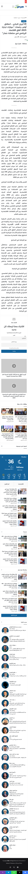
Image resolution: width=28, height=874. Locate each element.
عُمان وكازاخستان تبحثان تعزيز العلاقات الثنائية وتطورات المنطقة (9, 507)
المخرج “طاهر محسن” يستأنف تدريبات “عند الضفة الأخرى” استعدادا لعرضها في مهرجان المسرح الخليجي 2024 (17, 804)
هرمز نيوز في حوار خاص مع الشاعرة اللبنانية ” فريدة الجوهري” (17, 822)
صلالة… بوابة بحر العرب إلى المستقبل (17, 665)
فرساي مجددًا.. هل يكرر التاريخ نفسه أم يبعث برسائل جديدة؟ (17, 658)
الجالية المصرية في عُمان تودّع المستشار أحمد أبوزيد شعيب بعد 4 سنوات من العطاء (21, 419)
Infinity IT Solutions (10, 863)
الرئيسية (23, 18)
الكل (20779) (14, 615)
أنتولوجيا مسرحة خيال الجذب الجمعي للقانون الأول (17, 840)
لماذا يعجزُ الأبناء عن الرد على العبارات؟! (17, 676)
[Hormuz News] (18, 6)
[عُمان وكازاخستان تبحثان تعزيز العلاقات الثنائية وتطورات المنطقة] (22, 508)
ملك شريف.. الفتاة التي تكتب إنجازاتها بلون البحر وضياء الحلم (17, 731)
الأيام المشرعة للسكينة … (14, 685)
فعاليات (15, 18)
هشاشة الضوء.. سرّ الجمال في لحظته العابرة (17, 749)
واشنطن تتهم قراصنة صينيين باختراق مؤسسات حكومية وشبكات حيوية (9, 522)
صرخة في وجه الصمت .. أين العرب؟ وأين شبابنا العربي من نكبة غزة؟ (17, 776)
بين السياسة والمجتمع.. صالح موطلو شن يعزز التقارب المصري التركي (17, 704)
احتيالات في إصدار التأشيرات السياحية (17, 630)
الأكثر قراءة (20, 484)
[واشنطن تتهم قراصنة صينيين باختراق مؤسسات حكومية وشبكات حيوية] (22, 523)
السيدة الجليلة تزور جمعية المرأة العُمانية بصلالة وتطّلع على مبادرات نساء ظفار (9, 515)
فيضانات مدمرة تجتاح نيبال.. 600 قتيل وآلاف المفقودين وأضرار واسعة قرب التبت (10, 500)
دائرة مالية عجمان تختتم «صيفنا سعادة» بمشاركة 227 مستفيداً (7, 418)
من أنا (10, 848)
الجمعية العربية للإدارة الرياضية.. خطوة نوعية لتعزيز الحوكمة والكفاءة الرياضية (17, 722)
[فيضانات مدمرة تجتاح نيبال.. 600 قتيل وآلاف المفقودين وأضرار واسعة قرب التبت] (22, 501)
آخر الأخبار (7, 484)
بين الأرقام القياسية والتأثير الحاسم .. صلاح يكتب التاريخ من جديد (17, 765)
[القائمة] (2, 7)
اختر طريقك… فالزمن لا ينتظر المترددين (17, 757)
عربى (19, 18)
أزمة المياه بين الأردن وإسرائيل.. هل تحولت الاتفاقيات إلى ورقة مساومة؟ (17, 640)
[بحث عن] (26, 7)
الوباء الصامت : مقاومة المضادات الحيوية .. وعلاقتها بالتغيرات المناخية (17, 831)
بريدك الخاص (14, 342)
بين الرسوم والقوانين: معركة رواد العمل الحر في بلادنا (17, 713)
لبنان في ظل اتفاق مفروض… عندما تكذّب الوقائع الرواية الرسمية (17, 649)
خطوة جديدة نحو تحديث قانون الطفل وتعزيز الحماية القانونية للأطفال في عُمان (21, 436)
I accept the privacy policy (14, 348)
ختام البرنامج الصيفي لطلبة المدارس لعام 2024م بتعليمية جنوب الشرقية (17, 813)
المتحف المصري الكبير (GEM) (15, 739)
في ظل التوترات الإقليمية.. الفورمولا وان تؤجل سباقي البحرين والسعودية (17, 695)
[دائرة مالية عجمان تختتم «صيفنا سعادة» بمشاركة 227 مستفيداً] (7, 411)
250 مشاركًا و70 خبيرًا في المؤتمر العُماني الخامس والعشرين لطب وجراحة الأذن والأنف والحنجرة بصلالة (10, 491)
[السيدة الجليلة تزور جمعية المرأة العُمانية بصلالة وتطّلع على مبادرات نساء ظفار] (22, 516)
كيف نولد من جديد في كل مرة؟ (16, 785)
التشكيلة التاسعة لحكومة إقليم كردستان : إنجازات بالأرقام (16, 794)
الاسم (14, 335)
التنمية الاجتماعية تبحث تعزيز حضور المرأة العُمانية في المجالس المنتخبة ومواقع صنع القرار (7, 436)
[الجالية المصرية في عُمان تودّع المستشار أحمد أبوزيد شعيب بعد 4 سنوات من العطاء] (21, 411)
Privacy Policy (19, 863)
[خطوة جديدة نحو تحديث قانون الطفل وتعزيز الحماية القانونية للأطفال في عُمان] (21, 428)
